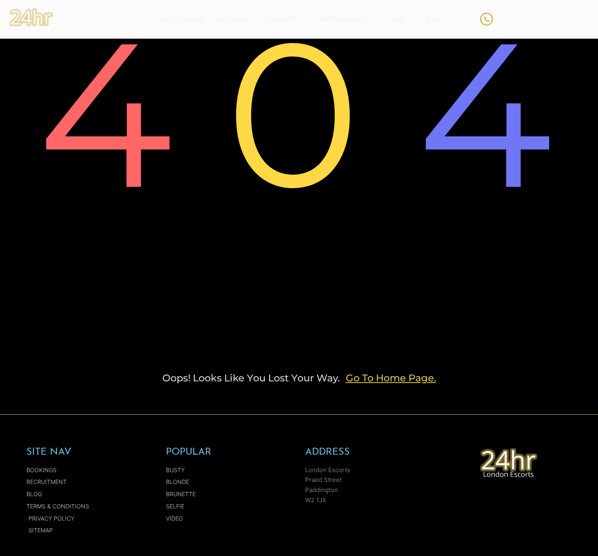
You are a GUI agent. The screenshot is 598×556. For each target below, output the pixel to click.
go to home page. (391, 378)
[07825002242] (486, 19)
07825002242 (528, 17)
